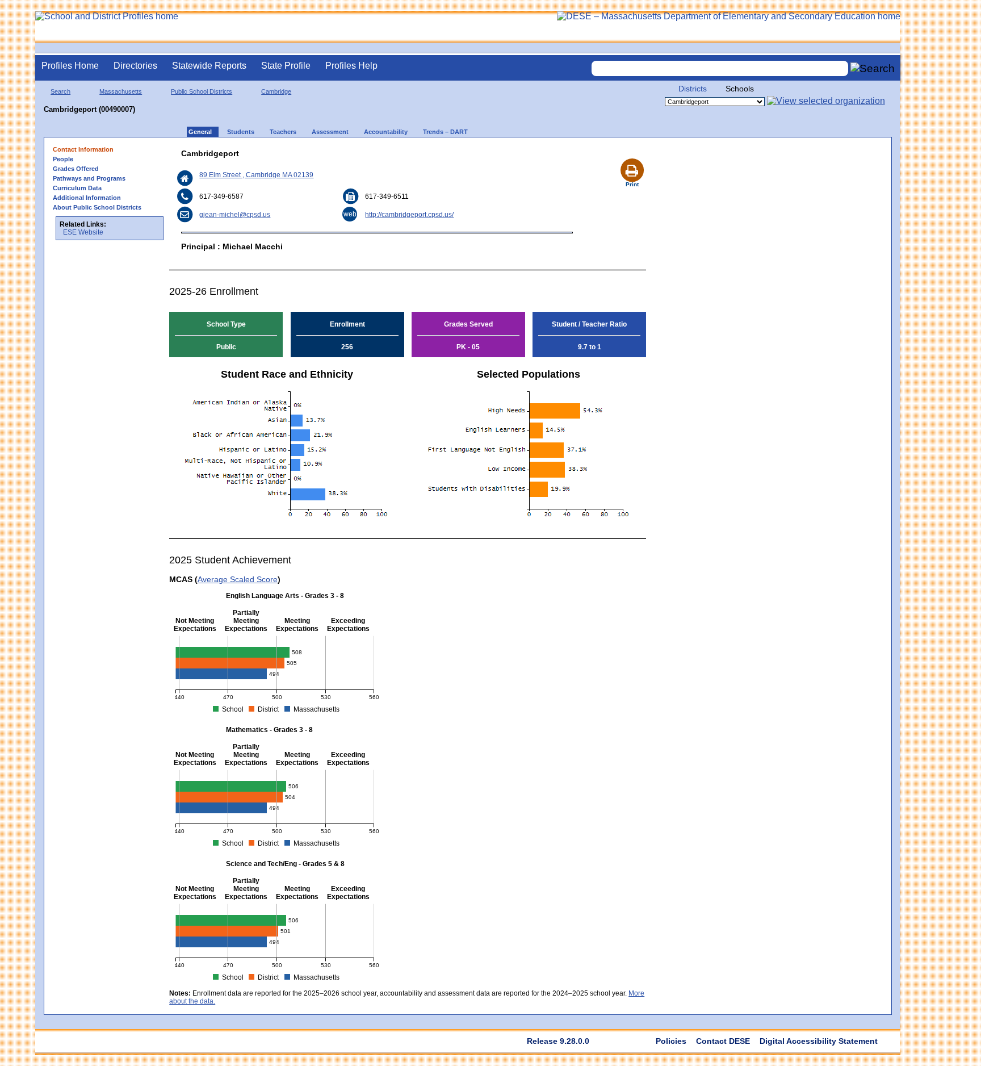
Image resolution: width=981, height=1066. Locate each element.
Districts (692, 88)
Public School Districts (201, 91)
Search (60, 91)
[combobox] (720, 68)
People (63, 159)
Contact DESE (723, 1041)
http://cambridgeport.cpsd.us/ (409, 215)
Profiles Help (351, 65)
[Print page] (631, 156)
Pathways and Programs (89, 178)
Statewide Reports (209, 65)
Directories (135, 65)
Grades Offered (76, 168)
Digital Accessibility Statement (819, 1041)
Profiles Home (70, 65)
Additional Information (87, 197)
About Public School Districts (97, 207)
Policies (671, 1041)
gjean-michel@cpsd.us (234, 215)
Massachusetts (120, 91)
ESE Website (83, 232)
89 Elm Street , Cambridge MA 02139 (256, 175)
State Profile (286, 65)
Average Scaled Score (238, 579)
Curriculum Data (77, 188)
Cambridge (276, 91)
